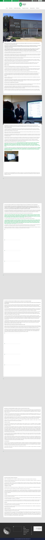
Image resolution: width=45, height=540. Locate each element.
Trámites (37, 8)
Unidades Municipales (17, 8)
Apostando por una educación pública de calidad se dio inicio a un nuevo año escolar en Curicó (16, 408)
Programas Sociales (25, 8)
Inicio (7, 8)
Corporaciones (32, 8)
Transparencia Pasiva (7, 0)
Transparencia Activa (16, 0)
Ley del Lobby (35, 0)
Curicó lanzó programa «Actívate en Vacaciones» (10, 477)
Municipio (10, 8)
